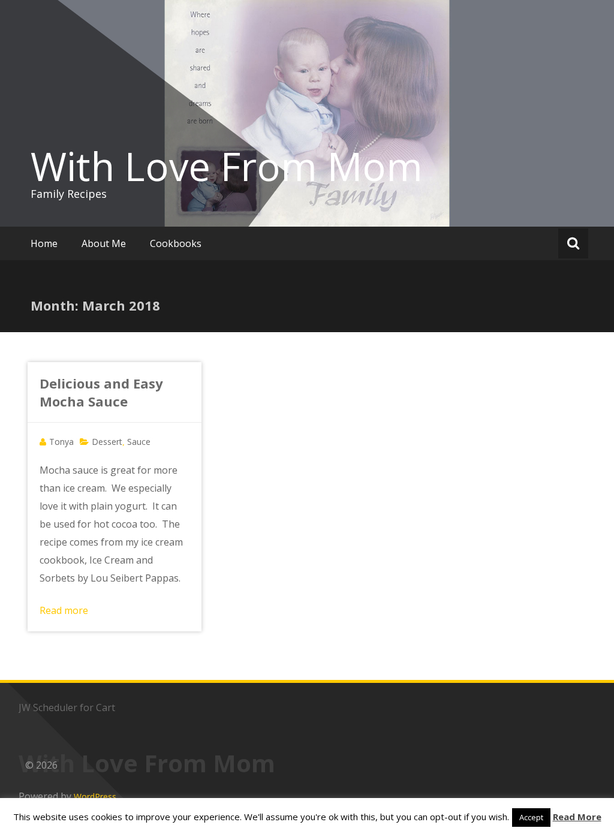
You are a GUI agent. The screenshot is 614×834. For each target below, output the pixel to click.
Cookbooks (175, 243)
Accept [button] (531, 817)
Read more (64, 610)
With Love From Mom (227, 166)
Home (44, 243)
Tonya (61, 441)
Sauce (139, 441)
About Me (104, 243)
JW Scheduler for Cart (67, 707)
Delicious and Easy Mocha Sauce (101, 392)
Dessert (107, 441)
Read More (577, 817)
